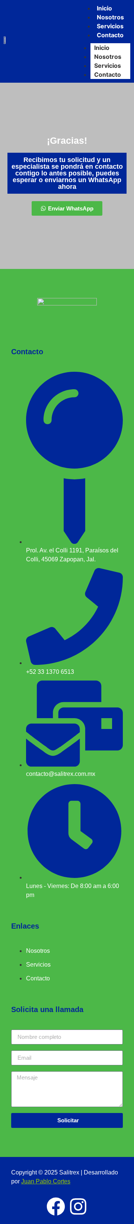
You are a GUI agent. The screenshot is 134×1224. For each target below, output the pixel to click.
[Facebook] (56, 1206)
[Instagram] (78, 1206)
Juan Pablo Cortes (45, 1181)
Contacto (107, 74)
